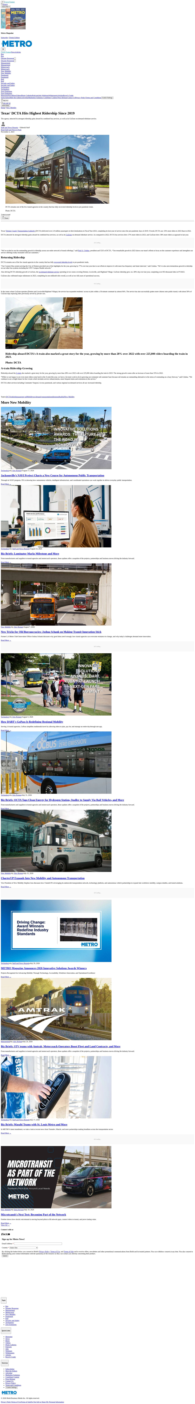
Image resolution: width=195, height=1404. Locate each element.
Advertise (25, 98)
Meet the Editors (16, 98)
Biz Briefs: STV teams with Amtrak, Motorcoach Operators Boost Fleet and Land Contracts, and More (60, 1046)
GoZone (69, 235)
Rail (2, 79)
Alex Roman (16, 471)
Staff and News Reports (20, 549)
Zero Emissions (6, 91)
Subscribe (4, 38)
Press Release (62, 98)
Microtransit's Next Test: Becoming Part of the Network (33, 1214)
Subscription (5, 98)
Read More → (6, 484)
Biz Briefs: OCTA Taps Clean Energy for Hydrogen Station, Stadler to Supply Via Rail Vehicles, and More (62, 799)
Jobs (40, 95)
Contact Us (71, 98)
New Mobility (6, 71)
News (17, 2)
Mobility (30, 397)
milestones (55, 397)
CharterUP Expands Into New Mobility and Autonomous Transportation (43, 878)
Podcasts (35, 95)
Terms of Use (16, 1402)
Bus (2, 54)
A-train (18, 373)
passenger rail (22, 397)
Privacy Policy (80, 98)
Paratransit (4, 75)
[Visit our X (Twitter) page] (6, 1235)
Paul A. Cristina (83, 251)
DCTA (8, 397)
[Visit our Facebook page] (2, 1235)
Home (3, 108)
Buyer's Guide (68, 95)
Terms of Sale (26, 1402)
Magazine (4, 95)
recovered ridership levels (63, 262)
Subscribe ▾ (6, 7)
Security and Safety (8, 83)
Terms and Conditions (93, 98)
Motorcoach (5, 67)
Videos (18, 95)
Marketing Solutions (35, 98)
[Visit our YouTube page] (9, 1235)
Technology (5, 87)
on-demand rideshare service (49, 272)
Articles (21, 2)
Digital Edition (14, 38)
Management (5, 63)
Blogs (14, 95)
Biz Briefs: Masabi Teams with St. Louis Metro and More (34, 1124)
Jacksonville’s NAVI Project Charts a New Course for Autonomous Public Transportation (52, 475)
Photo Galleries (26, 95)
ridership (14, 397)
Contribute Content (50, 98)
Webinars (45, 95)
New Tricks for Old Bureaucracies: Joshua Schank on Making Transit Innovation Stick (51, 631)
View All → (5, 1225)
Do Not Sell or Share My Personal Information (47, 1402)
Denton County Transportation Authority (20, 231)
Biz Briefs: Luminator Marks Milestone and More (30, 553)
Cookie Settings (107, 98)
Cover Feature (10, 2)
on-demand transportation (42, 397)
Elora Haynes (19, 1210)
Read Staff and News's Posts (11, 130)
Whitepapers (53, 95)
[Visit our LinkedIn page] (4, 1235)
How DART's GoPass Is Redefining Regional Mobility (32, 721)
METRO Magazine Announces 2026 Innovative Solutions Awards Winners (44, 968)
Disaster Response (7, 58)
